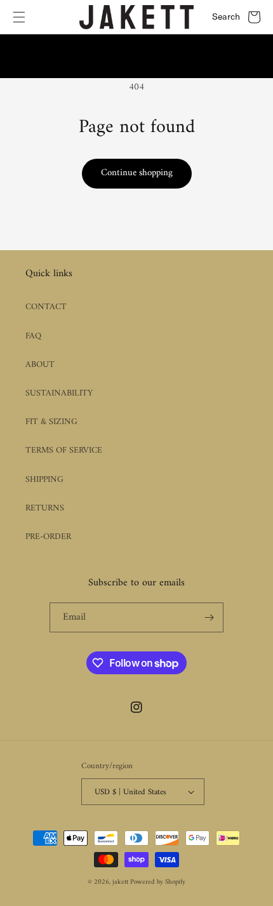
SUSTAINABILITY (59, 393)
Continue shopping (137, 173)
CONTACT (46, 307)
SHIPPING (44, 480)
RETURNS (44, 508)
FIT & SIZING (51, 422)
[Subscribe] (209, 617)
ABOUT (40, 365)
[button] (19, 17)
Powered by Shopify (157, 882)
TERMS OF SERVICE (63, 450)
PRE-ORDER (48, 537)
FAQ (33, 336)
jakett (121, 882)
